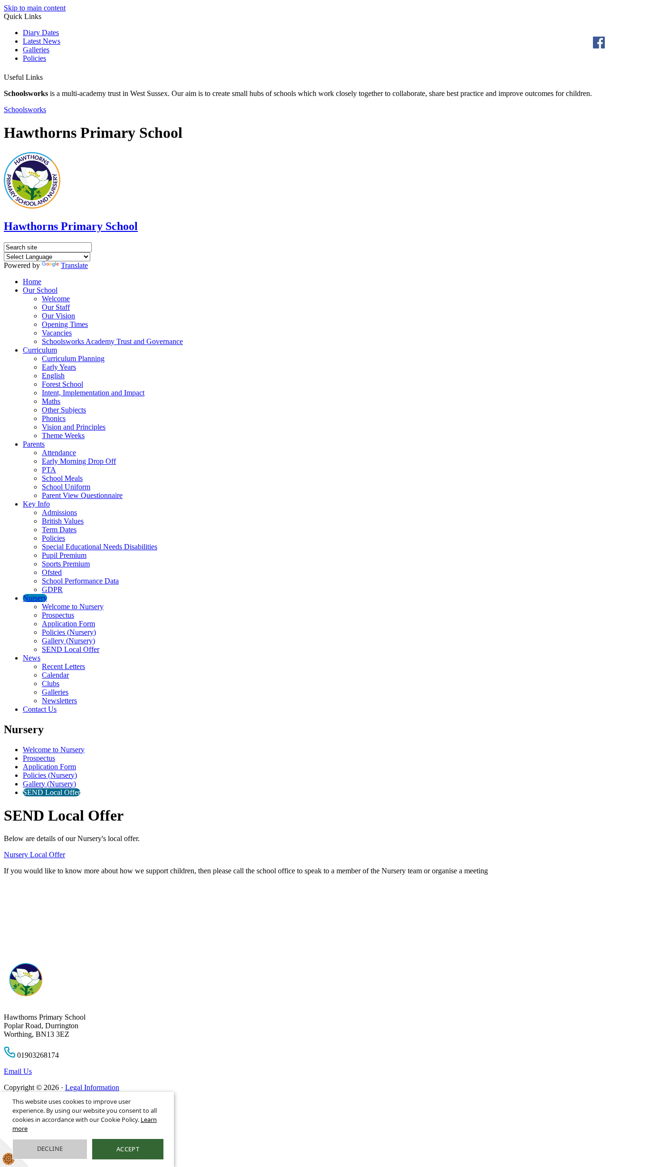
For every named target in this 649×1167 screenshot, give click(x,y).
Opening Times (65, 324)
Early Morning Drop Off (79, 461)
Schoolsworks (25, 109)
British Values (63, 521)
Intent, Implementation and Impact (93, 393)
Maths (51, 401)
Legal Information (92, 1087)
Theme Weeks (63, 435)
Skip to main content (35, 8)
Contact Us (40, 709)
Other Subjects (64, 410)
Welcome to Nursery (73, 607)
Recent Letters (63, 666)
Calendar (55, 675)
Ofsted (52, 572)
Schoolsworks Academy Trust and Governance (112, 341)
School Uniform (66, 487)
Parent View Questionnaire (82, 495)
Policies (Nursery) (69, 632)
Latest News (41, 41)
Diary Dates (41, 33)
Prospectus (58, 615)
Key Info (36, 504)
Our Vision (58, 316)
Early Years (59, 367)
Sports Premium (66, 564)
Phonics (54, 418)
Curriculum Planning (73, 358)
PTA (49, 470)
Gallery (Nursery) (68, 641)
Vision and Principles (73, 427)
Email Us (18, 1071)
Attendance (59, 453)
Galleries (36, 50)
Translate (74, 265)
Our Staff (56, 307)
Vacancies (57, 333)
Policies (34, 58)
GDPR (52, 589)
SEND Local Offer (70, 649)
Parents (34, 444)
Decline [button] (50, 1148)
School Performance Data (80, 581)
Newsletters (59, 701)
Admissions (59, 512)
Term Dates (59, 530)
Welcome (56, 299)
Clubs (50, 683)
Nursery (35, 598)
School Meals (62, 478)
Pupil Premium (64, 555)
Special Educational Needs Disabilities (99, 547)
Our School (40, 290)
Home (32, 281)
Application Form (68, 624)
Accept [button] (127, 1149)
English (53, 376)
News (31, 658)
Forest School (62, 384)
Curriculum (40, 350)
